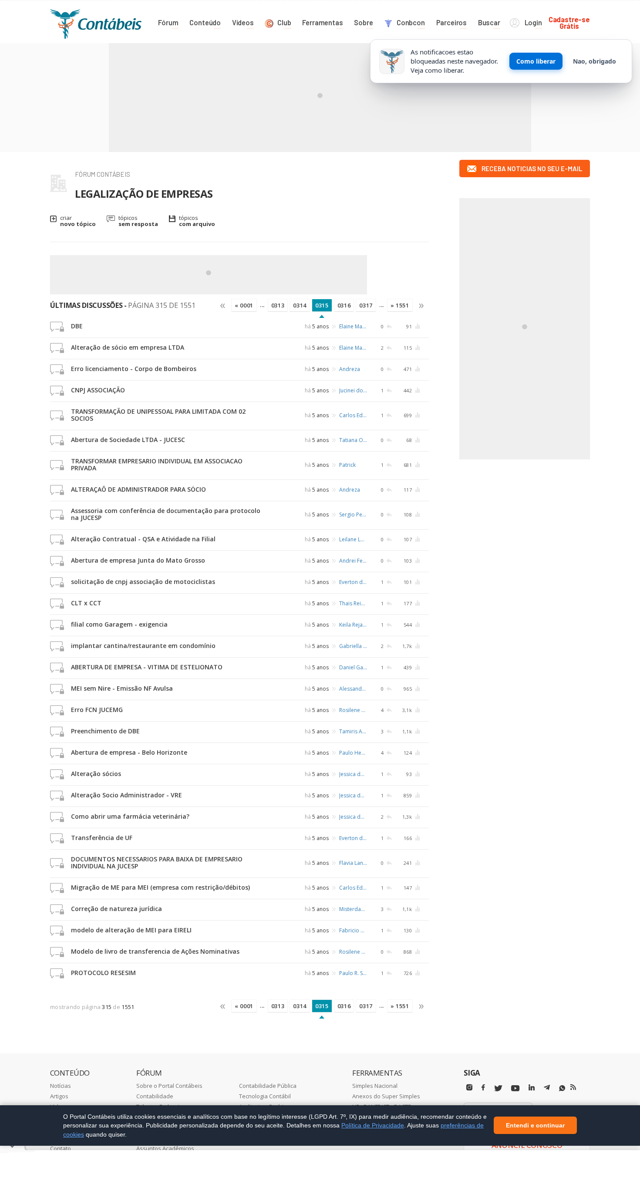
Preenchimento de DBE (105, 731)
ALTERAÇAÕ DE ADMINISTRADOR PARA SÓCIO (138, 489)
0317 (366, 305)
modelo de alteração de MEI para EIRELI (131, 930)
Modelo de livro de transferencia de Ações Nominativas (155, 951)
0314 (300, 305)
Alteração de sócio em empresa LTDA (127, 347)
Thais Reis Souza (353, 603)
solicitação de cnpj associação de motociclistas (143, 581)
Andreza (349, 369)
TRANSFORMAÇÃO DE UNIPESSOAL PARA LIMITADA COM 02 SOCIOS (158, 414)
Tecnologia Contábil (265, 1096)
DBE (77, 326)
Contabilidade (154, 1096)
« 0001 (244, 305)
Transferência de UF (101, 838)
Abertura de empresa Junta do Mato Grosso (138, 560)
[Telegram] (546, 1088)
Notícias (60, 1086)
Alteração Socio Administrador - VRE (126, 795)
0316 (344, 305)
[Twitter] (498, 1088)
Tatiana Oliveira (353, 440)
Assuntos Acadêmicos (165, 1148)
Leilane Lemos (353, 539)
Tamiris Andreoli (353, 731)
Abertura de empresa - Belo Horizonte (129, 752)
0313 (278, 305)
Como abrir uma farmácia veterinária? (130, 816)
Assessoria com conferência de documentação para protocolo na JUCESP (165, 514)
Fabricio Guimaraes (353, 930)
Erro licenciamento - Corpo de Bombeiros (133, 368)
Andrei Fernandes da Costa (353, 560)
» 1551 (400, 305)
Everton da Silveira (353, 582)
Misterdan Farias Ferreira (353, 909)
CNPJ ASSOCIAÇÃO (98, 390)
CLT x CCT (86, 603)
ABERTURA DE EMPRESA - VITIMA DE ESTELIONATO (146, 667)
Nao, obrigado (594, 61)
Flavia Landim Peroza (353, 863)
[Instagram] (469, 1087)
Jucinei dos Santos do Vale (353, 390)
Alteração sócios (96, 773)
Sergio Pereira (353, 514)
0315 (322, 305)
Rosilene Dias (353, 710)
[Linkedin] (531, 1087)
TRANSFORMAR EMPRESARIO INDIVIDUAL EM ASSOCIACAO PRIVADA (157, 464)
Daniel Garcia (353, 667)
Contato (60, 1148)
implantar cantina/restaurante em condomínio (143, 645)
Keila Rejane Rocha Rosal (353, 624)
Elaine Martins (353, 326)
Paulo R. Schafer (353, 973)
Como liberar (536, 61)
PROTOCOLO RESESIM (103, 973)
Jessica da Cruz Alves (353, 774)
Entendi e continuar (535, 1125)
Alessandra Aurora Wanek (353, 688)
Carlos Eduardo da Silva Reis (353, 415)
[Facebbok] (483, 1087)
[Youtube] (515, 1088)
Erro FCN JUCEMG (97, 709)
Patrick (347, 465)
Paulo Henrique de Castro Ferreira (353, 752)
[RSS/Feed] (573, 1087)
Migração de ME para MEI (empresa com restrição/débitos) (160, 887)
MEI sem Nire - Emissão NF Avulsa (122, 688)
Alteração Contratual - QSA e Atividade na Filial (143, 539)
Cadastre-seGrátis (569, 22)
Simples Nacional (374, 1086)
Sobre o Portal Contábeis (169, 1086)
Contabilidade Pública (267, 1086)
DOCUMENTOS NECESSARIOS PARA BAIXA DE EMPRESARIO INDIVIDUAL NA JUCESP (157, 862)
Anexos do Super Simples (386, 1096)
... (262, 305)
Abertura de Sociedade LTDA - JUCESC (128, 439)
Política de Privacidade (372, 1125)
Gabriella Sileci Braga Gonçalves (353, 646)
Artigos (59, 1096)
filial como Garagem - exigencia (119, 624)
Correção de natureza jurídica (116, 908)
